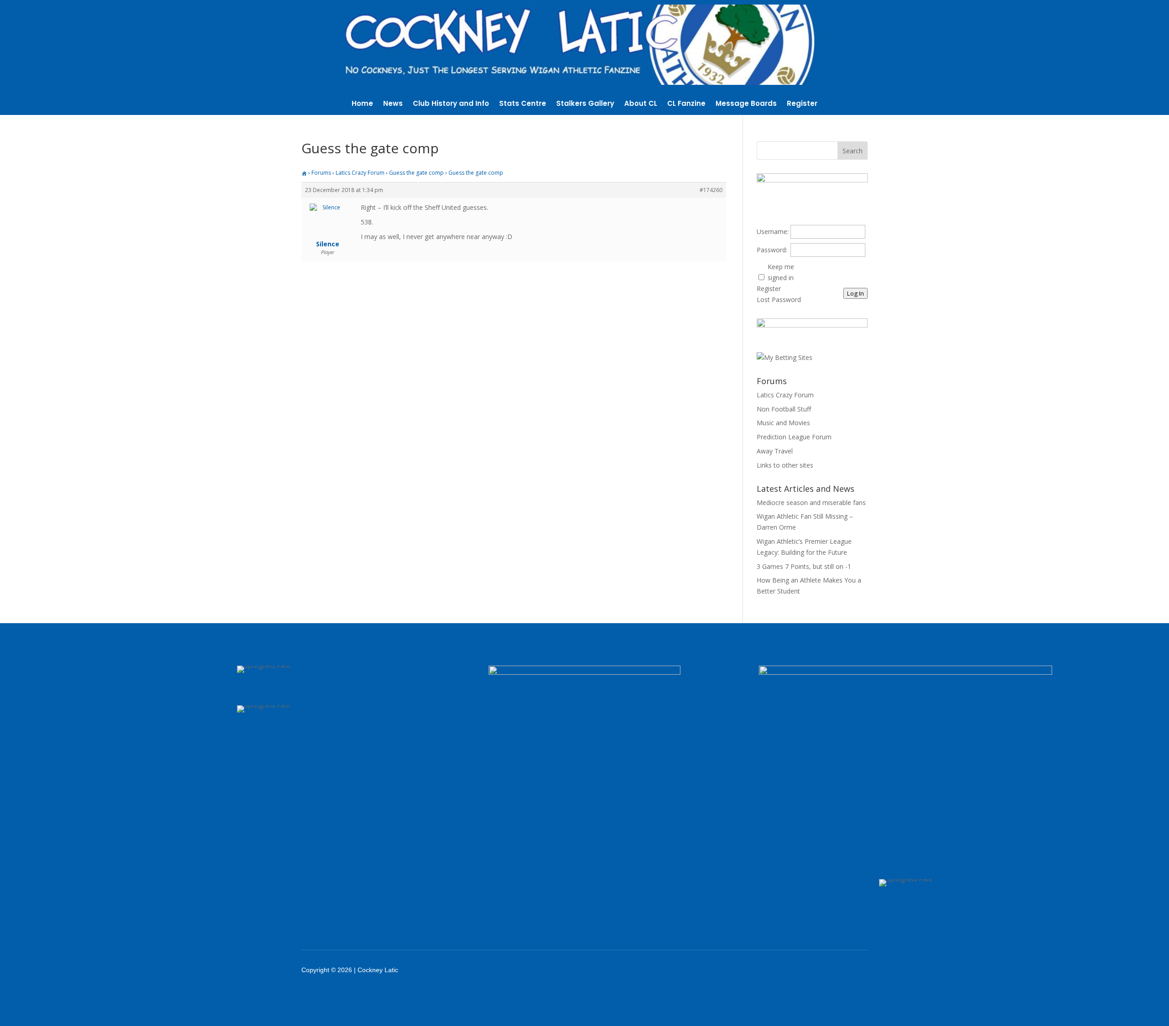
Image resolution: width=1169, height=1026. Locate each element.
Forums (321, 173)
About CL (640, 104)
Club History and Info (451, 104)
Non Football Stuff (784, 409)
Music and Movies (783, 422)
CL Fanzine (686, 104)
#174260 (711, 190)
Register (802, 104)
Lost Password (779, 299)
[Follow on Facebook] (767, 970)
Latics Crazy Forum (360, 173)
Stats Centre (522, 104)
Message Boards (746, 104)
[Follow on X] (791, 970)
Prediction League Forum (794, 436)
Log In (855, 293)
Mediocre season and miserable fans (811, 502)
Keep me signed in (781, 272)
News (393, 104)
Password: (772, 249)
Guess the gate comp (416, 173)
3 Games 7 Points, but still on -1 (804, 566)
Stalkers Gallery (585, 104)
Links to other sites (785, 465)
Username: (773, 231)
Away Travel (775, 451)
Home (362, 104)
